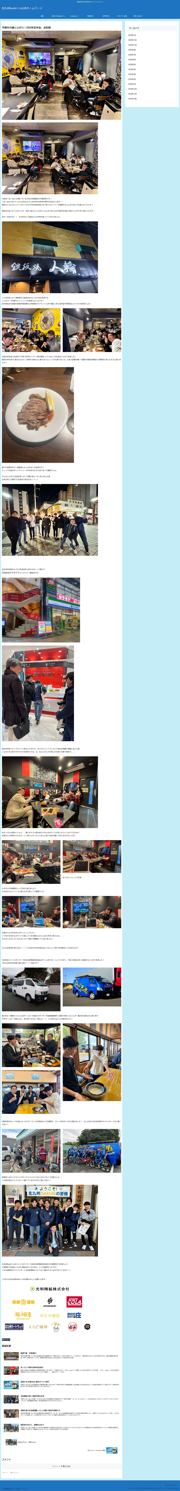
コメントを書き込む (61, 1466)
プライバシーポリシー (170, 1485)
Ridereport (7, 1339)
